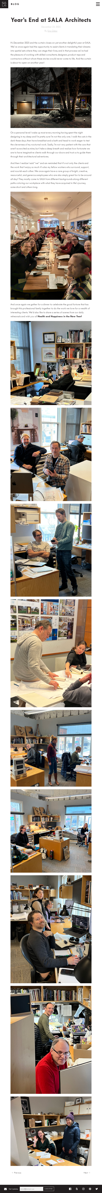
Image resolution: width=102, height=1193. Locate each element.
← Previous (16, 1172)
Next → (87, 1172)
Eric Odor (52, 30)
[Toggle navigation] (98, 4)
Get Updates (13, 1189)
